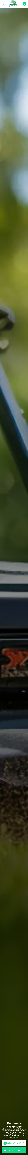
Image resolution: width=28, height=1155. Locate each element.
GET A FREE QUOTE (14, 1150)
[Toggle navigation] (3, 4)
